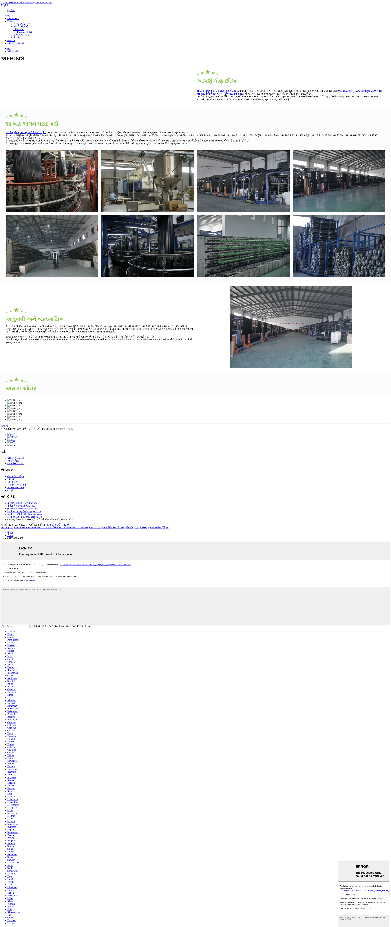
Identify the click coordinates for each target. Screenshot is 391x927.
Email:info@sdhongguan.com (37, 2)
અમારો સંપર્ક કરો (15, 43)
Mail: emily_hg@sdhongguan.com (24, 511)
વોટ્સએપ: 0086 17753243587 (22, 503)
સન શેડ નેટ (95, 527)
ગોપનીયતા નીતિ (15, 463)
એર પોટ (11, 479)
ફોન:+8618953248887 (12, 2)
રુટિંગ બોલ (18, 29)
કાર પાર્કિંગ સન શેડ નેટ (113, 527)
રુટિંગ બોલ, (376, 91)
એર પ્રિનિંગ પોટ (21, 26)
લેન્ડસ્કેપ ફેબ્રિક (21, 24)
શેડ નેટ (16, 37)
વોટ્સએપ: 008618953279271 (22, 506)
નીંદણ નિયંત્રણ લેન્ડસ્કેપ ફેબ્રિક (151, 527)
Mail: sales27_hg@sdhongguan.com (24, 517)
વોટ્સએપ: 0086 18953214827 (22, 508)
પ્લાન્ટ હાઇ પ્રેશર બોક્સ (13, 527)
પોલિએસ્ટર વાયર (22, 35)
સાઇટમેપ (66, 524)
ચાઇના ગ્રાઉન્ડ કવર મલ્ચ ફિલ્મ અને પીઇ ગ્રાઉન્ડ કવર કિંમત (57, 527)
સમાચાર (11, 40)
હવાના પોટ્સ (363, 91)
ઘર (8, 15)
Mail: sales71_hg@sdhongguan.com (24, 514)
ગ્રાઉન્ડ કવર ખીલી (23, 32)
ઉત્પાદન (11, 21)
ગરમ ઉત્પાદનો (53, 524)
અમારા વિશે (13, 18)
